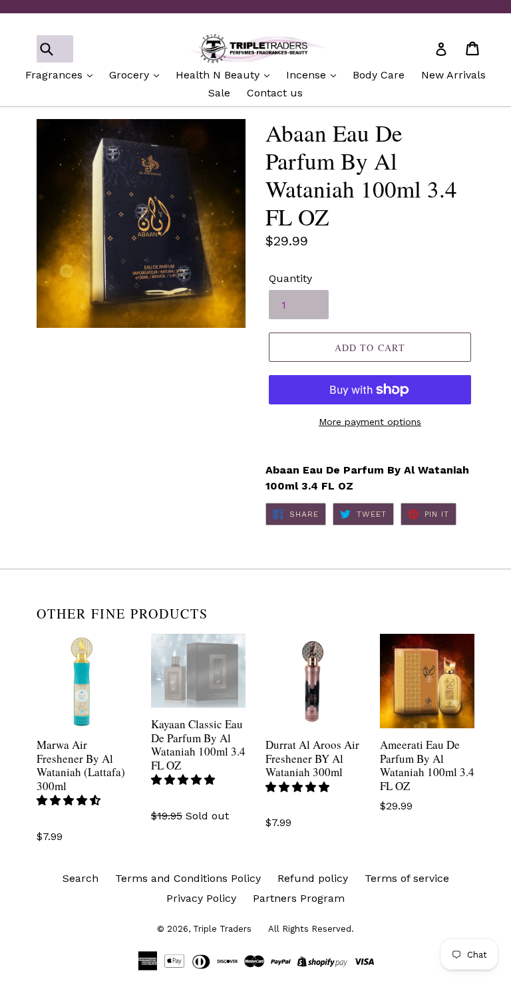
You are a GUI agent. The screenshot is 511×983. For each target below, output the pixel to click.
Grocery (130, 75)
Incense (307, 75)
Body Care (379, 75)
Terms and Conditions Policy (188, 878)
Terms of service (407, 878)
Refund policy (312, 878)
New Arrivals (453, 75)
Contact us (275, 92)
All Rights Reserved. (311, 929)
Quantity (290, 278)
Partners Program (299, 898)
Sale (219, 92)
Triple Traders (222, 929)
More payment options (370, 421)
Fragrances (55, 75)
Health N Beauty (219, 75)
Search (80, 878)
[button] (70, 800)
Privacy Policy (201, 898)
